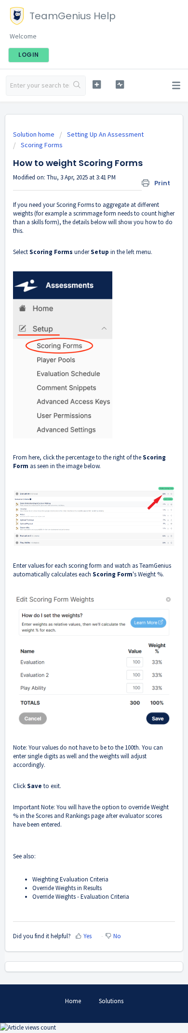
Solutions (111, 1001)
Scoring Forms (42, 144)
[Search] (77, 85)
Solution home (34, 134)
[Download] (76, 520)
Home (73, 1001)
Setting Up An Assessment (105, 134)
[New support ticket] (96, 84)
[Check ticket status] (119, 84)
